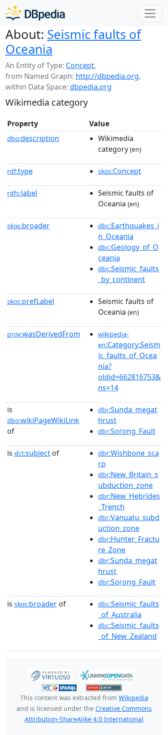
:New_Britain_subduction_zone (128, 480)
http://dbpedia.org (107, 76)
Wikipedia (133, 697)
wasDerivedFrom (43, 334)
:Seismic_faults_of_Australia (128, 609)
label (22, 193)
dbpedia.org (91, 87)
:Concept (119, 171)
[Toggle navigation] (150, 13)
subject (32, 453)
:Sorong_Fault (126, 431)
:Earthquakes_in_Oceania (128, 231)
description (33, 138)
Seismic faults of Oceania (73, 41)
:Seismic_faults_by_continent (128, 274)
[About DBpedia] (35, 13)
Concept (80, 65)
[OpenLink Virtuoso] (50, 674)
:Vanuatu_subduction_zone (128, 523)
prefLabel (30, 301)
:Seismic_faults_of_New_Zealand (128, 630)
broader (28, 226)
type (20, 171)
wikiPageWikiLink (43, 420)
